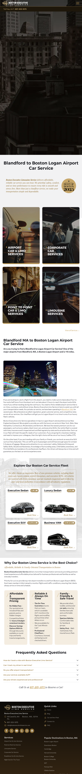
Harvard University (50, 753)
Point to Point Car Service (12, 745)
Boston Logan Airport (51, 741)
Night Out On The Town (12, 760)
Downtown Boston (50, 745)
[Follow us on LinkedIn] (32, 731)
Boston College (49, 756)
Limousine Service (10, 748)
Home (49, 710)
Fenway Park (48, 767)
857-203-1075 (37, 687)
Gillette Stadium (49, 770)
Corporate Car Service (11, 752)
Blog (48, 714)
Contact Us (50, 721)
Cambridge (47, 749)
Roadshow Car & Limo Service (14, 756)
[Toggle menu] (78, 3)
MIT (45, 763)
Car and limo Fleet (53, 717)
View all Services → (72, 330)
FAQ (48, 725)
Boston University (50, 759)
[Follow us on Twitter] (11, 731)
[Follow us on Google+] (22, 731)
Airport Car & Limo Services (13, 741)
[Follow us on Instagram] (27, 731)
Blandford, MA (67, 409)
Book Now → (33, 515)
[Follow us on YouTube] (17, 731)
